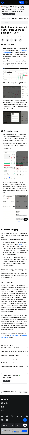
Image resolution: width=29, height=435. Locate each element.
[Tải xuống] (25, 420)
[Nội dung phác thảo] (26, 219)
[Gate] (2, 2)
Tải (24, 431)
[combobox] (14, 22)
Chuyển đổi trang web (8, 13)
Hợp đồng (14, 18)
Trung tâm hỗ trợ (5, 18)
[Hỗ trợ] (25, 425)
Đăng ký (21, 2)
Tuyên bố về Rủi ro (14, 335)
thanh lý (20, 244)
